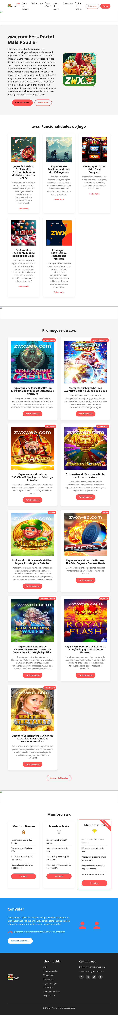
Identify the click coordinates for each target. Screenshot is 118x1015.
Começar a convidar (20, 941)
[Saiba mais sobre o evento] (59, 21)
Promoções (68, 3)
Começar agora (22, 102)
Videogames (37, 3)
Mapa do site (49, 995)
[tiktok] (94, 977)
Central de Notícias (59, 778)
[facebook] (81, 977)
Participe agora (32, 413)
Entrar (105, 6)
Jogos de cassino (50, 971)
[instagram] (88, 977)
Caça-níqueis (48, 4)
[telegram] (100, 977)
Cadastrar (92, 6)
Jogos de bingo (49, 983)
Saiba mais (43, 102)
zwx (18, 3)
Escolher (23, 876)
